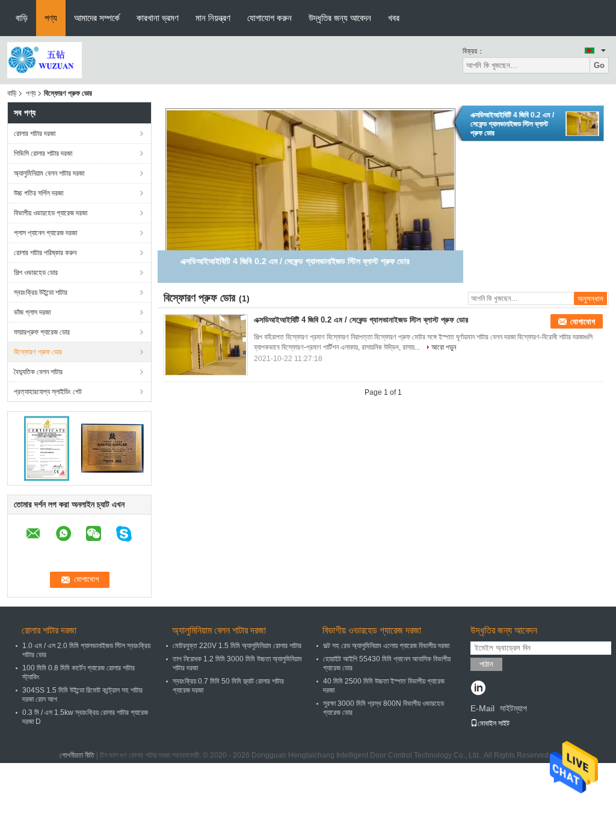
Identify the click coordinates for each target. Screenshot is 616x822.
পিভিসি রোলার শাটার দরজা (43, 153)
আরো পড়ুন (443, 347)
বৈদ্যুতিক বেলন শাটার (38, 372)
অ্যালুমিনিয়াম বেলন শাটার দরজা (49, 173)
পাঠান (486, 664)
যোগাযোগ (582, 321)
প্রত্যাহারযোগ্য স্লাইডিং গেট (48, 392)
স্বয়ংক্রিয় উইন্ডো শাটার (40, 292)
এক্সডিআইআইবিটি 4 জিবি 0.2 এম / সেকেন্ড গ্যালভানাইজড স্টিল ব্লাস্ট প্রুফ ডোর (512, 124)
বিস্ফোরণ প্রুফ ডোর (38, 352)
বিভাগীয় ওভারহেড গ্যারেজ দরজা (50, 213)
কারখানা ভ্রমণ (158, 18)
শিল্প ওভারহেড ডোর (36, 272)
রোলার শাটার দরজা (34, 133)
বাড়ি (22, 18)
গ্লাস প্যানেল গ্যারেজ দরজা (45, 233)
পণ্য (51, 18)
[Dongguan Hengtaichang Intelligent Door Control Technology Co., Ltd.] (44, 59)
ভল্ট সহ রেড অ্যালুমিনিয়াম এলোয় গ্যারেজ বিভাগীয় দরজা (386, 645)
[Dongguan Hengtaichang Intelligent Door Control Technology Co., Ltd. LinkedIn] (477, 689)
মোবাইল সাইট (494, 723)
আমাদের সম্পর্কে (97, 18)
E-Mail (482, 708)
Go (599, 65)
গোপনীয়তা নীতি (77, 755)
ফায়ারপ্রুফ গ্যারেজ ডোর (42, 332)
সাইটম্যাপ (513, 708)
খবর (393, 18)
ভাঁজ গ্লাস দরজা (32, 312)
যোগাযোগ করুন (269, 18)
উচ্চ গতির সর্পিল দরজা (38, 193)
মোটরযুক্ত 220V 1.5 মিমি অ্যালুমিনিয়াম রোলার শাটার (237, 645)
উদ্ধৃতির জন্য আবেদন (340, 18)
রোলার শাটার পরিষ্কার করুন (45, 253)
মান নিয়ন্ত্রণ (213, 18)
